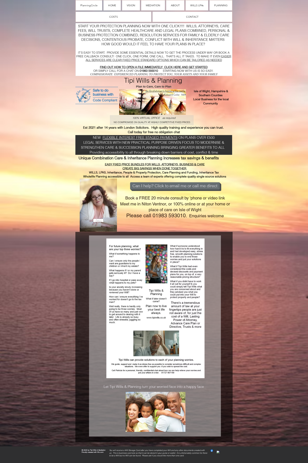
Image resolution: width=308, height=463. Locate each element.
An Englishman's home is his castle (165, 91)
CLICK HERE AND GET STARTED (186, 67)
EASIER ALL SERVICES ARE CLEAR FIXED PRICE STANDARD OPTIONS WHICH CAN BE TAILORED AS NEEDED (158, 58)
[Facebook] (211, 450)
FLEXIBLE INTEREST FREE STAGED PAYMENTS (140, 137)
